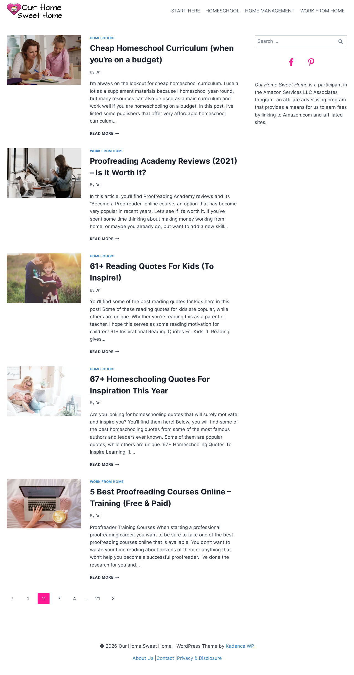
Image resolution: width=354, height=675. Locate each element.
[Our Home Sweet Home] (34, 11)
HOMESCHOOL (222, 11)
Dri (97, 72)
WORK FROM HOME (322, 11)
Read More (104, 133)
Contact (165, 658)
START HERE (185, 11)
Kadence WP (240, 646)
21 (97, 598)
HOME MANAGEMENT (270, 11)
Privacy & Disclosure (199, 658)
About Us (142, 658)
